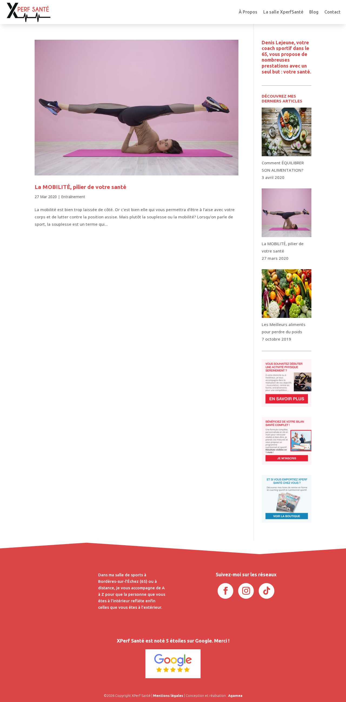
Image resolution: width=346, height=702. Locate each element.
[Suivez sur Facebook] (225, 591)
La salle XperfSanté (283, 11)
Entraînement (73, 196)
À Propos (248, 11)
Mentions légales (168, 695)
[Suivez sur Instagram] (246, 591)
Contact (332, 11)
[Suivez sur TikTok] (266, 591)
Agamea (235, 695)
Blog (313, 11)
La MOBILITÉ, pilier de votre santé (80, 187)
